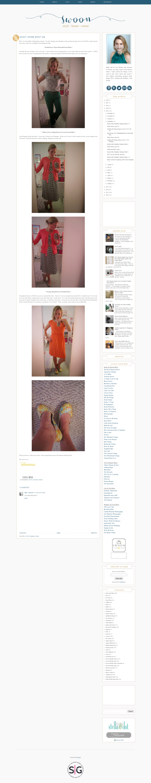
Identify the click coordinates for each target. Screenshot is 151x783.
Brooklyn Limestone (110, 383)
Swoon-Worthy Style (111, 665)
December (110, 113)
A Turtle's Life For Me (111, 379)
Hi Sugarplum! (108, 404)
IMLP (107, 607)
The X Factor (118, 246)
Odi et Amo (107, 432)
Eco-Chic (108, 598)
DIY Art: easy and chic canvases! (116, 154)
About (54, 2)
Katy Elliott (107, 421)
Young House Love (110, 458)
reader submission (110, 643)
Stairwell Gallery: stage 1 (113, 149)
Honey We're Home (110, 409)
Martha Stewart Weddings (112, 525)
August (109, 164)
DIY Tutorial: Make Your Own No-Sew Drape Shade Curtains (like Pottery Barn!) (124, 258)
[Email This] (23, 477)
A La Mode (107, 374)
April (109, 175)
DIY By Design (109, 397)
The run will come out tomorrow (123, 235)
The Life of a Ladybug (111, 474)
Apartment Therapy (110, 372)
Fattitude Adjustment (110, 491)
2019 (107, 100)
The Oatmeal (108, 500)
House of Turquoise (110, 411)
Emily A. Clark (109, 402)
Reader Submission (111, 645)
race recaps (108, 638)
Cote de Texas (108, 393)
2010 (107, 195)
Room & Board (109, 446)
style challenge (109, 652)
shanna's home (109, 647)
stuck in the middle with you (122, 341)
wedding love (109, 674)
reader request (109, 641)
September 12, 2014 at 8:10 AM (36, 492)
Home (42, 2)
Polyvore (107, 479)
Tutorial (108, 670)
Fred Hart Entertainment (111, 516)
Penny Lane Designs (110, 439)
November (110, 116)
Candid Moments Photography (113, 512)
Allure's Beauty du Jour (111, 465)
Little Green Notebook (111, 423)
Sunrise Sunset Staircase (121, 316)
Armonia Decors (109, 376)
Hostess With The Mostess (112, 521)
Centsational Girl (109, 386)
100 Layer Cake (109, 507)
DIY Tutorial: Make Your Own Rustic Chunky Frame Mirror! (119, 281)
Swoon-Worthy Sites (111, 661)
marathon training (110, 616)
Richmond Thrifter (110, 444)
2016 (107, 105)
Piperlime (107, 477)
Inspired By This (109, 523)
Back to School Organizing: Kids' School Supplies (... (120, 160)
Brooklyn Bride (109, 509)
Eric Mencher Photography (112, 514)
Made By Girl (108, 425)
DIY (107, 595)
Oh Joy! (106, 435)
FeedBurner (122, 582)
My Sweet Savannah (110, 428)
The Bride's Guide (109, 532)
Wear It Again (109, 672)
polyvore (108, 634)
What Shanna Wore (35, 480)
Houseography (108, 414)
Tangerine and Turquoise (111, 498)
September (110, 121)
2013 (107, 187)
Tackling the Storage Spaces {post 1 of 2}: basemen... (118, 140)
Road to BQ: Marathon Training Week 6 (117, 144)
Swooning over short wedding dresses (123, 305)
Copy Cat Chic (108, 388)
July (108, 167)
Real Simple (108, 442)
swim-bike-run (109, 656)
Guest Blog (109, 600)
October (109, 119)
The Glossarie (108, 472)
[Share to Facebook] (30, 477)
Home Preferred (109, 407)
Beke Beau (107, 470)
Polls (107, 631)
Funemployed (108, 493)
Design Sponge (108, 395)
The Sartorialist (109, 484)
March (109, 178)
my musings (109, 618)
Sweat (92, 2)
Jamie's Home (109, 613)
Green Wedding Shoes (111, 518)
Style (68, 2)
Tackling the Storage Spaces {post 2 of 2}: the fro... (119, 129)
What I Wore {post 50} (113, 137)
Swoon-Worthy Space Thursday (114, 663)
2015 (107, 108)
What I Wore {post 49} (113, 147)
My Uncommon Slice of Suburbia (114, 430)
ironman (108, 611)
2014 (107, 111)
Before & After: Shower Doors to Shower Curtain (123, 292)
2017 (107, 103)
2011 (107, 192)
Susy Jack (107, 451)
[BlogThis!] (26, 477)
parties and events (110, 625)
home (107, 604)
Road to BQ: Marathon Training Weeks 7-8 (118, 124)
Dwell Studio (108, 400)
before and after (110, 593)
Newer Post (23, 533)
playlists (108, 629)
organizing (108, 620)
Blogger (79, 757)
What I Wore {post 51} (113, 126)
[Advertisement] (115, 214)
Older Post (94, 533)
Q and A (108, 636)
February (110, 181)
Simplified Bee (108, 449)
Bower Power (108, 381)
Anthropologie (108, 467)
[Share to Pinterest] (32, 477)
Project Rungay (109, 481)
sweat (107, 654)
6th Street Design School (111, 369)
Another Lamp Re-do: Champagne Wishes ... (124, 328)
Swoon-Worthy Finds (111, 659)
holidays (108, 602)
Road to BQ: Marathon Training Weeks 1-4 (118, 157)
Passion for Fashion (111, 627)
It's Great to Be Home (111, 418)
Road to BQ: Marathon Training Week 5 (117, 152)
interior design (109, 609)
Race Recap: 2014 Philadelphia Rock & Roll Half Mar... (120, 134)
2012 (107, 189)
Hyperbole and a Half (110, 495)
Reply (26, 498)
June (108, 170)
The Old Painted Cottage (111, 456)
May (108, 172)
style (107, 650)
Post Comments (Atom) (32, 536)
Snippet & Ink (108, 528)
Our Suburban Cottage (111, 437)
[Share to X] (28, 477)
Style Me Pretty (109, 530)
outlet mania (109, 622)
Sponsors (107, 2)
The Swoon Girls (110, 668)
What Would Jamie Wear (112, 679)
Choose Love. (118, 270)
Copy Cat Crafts (109, 390)
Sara (26, 493)
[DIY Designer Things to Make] (119, 740)
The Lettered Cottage (110, 453)
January (109, 183)
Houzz (106, 416)
